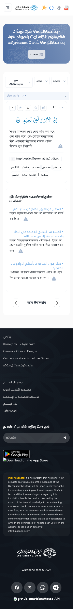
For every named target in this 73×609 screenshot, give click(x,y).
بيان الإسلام (10, 403)
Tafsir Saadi (10, 410)
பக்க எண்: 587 (16, 96)
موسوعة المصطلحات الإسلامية (21, 396)
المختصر (36, 167)
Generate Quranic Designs (20, 351)
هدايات (44, 175)
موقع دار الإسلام (13, 382)
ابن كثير (57, 167)
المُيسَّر (25, 167)
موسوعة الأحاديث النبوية (17, 389)
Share (34, 54)
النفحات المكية (29, 175)
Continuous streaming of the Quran (26, 358)
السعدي (46, 167)
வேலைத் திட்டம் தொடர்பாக (19, 344)
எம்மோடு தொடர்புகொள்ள (18, 365)
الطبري (15, 175)
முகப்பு (7, 336)
